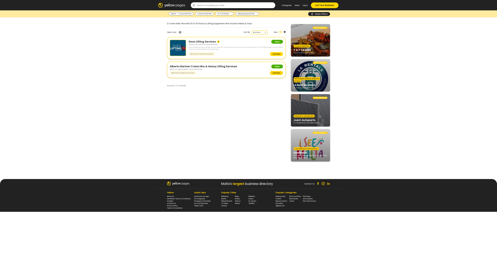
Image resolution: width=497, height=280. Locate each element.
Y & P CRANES (302, 50)
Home (173, 14)
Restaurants (280, 196)
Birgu (237, 196)
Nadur (250, 199)
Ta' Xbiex (224, 203)
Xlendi (237, 203)
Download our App (201, 196)
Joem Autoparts (304, 120)
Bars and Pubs (295, 196)
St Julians (252, 201)
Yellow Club (198, 206)
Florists (278, 199)
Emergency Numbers (202, 201)
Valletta (251, 203)
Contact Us (171, 203)
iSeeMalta (300, 152)
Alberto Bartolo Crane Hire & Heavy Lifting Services (203, 66)
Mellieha (251, 196)
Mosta (237, 199)
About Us (170, 196)
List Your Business (324, 5)
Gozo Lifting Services (203, 41)
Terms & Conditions (175, 208)
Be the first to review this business (201, 54)
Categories (287, 5)
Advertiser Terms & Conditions (179, 199)
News (297, 5)
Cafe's (291, 201)
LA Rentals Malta (304, 85)
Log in (305, 5)
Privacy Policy (172, 206)
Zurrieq (224, 206)
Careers (170, 201)
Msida (223, 199)
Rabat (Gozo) (226, 201)
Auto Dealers (308, 199)
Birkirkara (225, 196)
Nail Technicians (309, 201)
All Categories (199, 199)
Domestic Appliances (280, 204)
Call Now (276, 54)
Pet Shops (306, 196)
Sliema (237, 201)
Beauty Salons (281, 201)
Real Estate (293, 199)
